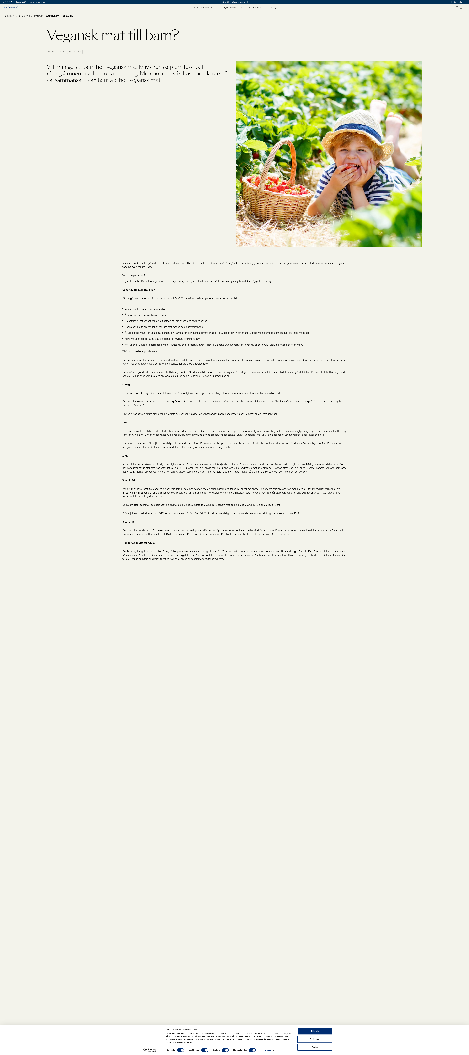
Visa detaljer (265, 1050)
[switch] (204, 1050)
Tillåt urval (314, 1039)
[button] (457, 7)
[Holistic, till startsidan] (10, 7)
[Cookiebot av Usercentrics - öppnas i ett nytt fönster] (149, 1050)
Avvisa (315, 1047)
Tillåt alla (315, 1031)
